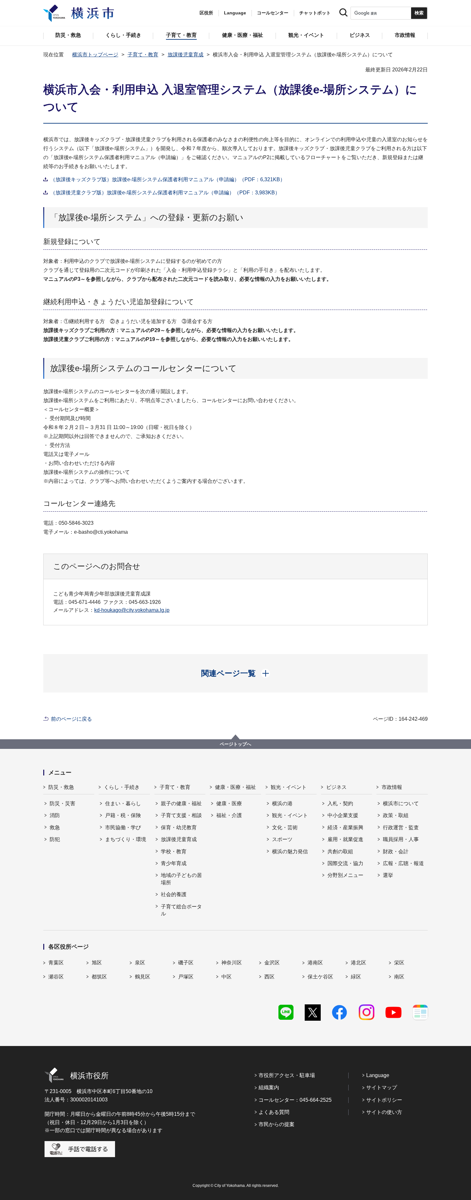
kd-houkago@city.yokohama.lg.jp (131, 610)
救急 (55, 827)
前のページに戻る (71, 719)
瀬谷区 (56, 976)
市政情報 (392, 787)
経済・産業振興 (345, 827)
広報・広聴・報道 (403, 863)
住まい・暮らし (123, 803)
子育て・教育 (143, 54)
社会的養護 (173, 894)
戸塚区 (186, 976)
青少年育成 (173, 863)
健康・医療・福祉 (235, 787)
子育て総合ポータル (181, 910)
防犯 (55, 839)
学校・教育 (173, 851)
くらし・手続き (122, 787)
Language (377, 1075)
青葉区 (56, 962)
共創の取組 (340, 851)
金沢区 (272, 962)
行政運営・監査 (401, 827)
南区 (399, 976)
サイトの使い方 (384, 1112)
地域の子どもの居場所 (181, 878)
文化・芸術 (285, 827)
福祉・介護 (229, 815)
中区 (226, 976)
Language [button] (235, 12)
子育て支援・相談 (181, 815)
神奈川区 (231, 962)
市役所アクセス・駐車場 (287, 1075)
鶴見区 (142, 976)
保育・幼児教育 (179, 827)
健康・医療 (229, 803)
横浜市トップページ (95, 54)
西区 (269, 976)
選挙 (388, 875)
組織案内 (269, 1087)
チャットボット (315, 12)
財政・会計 (396, 851)
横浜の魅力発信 (290, 851)
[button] (235, 673)
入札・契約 (340, 803)
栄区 (399, 962)
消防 (55, 815)
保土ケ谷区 (320, 976)
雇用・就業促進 (345, 839)
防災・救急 (61, 787)
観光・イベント (289, 787)
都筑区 (99, 976)
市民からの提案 (276, 1124)
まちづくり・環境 (125, 839)
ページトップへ (235, 744)
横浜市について (401, 803)
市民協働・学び (123, 827)
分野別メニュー (345, 875)
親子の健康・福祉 (181, 803)
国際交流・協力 (345, 863)
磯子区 (186, 962)
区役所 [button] (206, 12)
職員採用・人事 (401, 839)
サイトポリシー (384, 1100)
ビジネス (336, 787)
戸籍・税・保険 (123, 815)
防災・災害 (62, 803)
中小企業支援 (342, 815)
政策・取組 (396, 815)
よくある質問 (274, 1112)
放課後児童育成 (185, 54)
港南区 (315, 962)
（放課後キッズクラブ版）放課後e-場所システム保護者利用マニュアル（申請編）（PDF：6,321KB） (167, 179)
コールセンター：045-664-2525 (295, 1100)
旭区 (97, 962)
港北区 (358, 962)
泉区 (140, 962)
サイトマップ (381, 1087)
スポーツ (282, 839)
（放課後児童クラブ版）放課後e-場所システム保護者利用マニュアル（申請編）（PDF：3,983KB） (165, 192)
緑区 (356, 976)
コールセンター (272, 12)
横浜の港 (282, 803)
